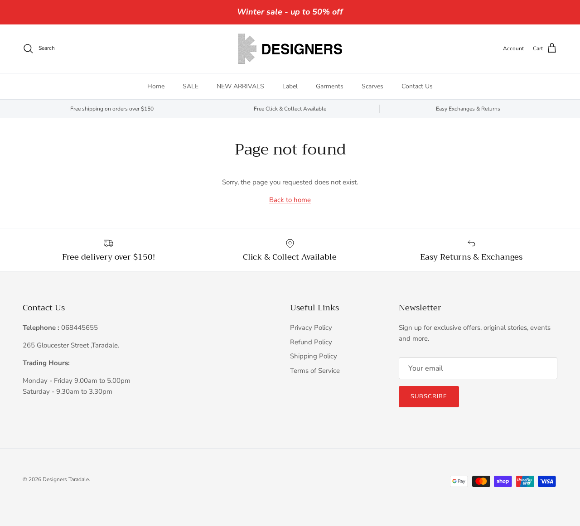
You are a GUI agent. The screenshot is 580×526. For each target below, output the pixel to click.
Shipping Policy (313, 356)
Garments (329, 86)
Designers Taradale (66, 479)
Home (155, 86)
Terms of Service (315, 370)
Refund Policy (311, 342)
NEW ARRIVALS (240, 86)
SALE (190, 86)
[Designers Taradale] (290, 49)
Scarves (372, 86)
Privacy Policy (311, 327)
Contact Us (417, 86)
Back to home (290, 199)
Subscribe (429, 396)
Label (290, 86)
